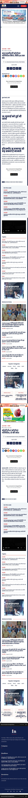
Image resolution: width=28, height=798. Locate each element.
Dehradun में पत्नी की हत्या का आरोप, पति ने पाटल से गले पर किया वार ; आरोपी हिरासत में (15, 192)
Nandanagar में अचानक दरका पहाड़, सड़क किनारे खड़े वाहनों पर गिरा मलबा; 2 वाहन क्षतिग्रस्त (15, 198)
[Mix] (18, 76)
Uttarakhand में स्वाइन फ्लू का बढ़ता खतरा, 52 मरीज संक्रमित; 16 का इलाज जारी (13, 273)
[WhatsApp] (17, 68)
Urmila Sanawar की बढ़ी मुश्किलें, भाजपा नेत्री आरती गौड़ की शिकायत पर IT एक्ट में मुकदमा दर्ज (14, 209)
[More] (23, 76)
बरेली (9, 48)
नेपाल (3, 276)
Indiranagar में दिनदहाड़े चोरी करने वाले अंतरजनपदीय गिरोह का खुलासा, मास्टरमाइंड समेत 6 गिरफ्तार (13, 324)
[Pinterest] (13, 76)
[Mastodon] (16, 76)
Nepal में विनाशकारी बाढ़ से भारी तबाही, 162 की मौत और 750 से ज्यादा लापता (14, 268)
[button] (3, 16)
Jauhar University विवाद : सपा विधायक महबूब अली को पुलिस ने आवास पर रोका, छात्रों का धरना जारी (14, 348)
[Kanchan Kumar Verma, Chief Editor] (4, 62)
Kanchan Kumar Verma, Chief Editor (16, 62)
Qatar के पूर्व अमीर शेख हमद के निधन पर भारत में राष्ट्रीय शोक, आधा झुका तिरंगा (12, 355)
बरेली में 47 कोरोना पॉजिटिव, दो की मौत (7, 396)
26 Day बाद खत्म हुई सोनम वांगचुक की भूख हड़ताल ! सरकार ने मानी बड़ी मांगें (13, 341)
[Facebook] (8, 68)
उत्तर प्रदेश (4, 48)
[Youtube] (20, 791)
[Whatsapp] (21, 76)
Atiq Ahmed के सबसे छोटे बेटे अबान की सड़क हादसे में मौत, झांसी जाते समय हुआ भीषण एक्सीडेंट (13, 334)
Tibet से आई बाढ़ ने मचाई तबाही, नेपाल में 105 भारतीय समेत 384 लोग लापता (13, 278)
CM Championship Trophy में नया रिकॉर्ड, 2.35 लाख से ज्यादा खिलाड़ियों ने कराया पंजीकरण (15, 203)
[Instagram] (11, 791)
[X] (11, 68)
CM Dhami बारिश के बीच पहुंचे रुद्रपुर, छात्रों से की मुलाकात (14, 215)
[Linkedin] (11, 76)
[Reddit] (8, 76)
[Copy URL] (20, 68)
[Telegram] (14, 68)
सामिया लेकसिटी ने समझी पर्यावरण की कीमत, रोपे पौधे (20, 399)
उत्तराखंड (5, 190)
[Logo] (14, 731)
